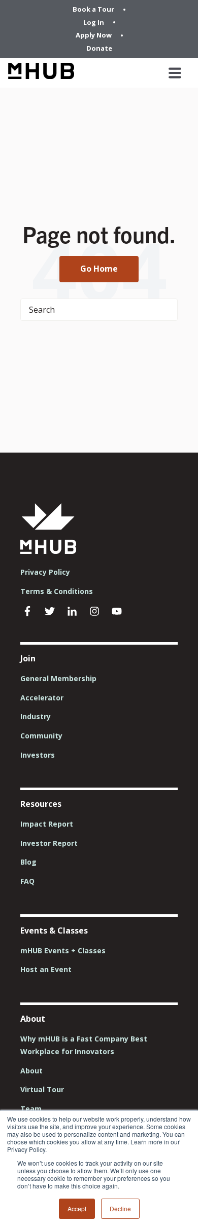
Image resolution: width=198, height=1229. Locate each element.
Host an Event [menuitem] (46, 969)
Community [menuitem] (41, 735)
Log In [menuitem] (93, 22)
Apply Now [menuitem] (94, 35)
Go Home (99, 268)
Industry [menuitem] (35, 716)
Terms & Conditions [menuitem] (56, 591)
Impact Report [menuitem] (46, 824)
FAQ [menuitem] (27, 881)
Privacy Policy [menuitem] (45, 572)
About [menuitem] (31, 1070)
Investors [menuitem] (37, 755)
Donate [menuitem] (99, 48)
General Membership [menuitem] (58, 678)
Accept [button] (77, 1208)
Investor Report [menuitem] (49, 843)
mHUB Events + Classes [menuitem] (63, 950)
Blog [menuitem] (28, 862)
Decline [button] (120, 1208)
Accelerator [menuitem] (41, 697)
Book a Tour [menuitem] (93, 9)
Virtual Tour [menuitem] (42, 1089)
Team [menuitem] (31, 1108)
